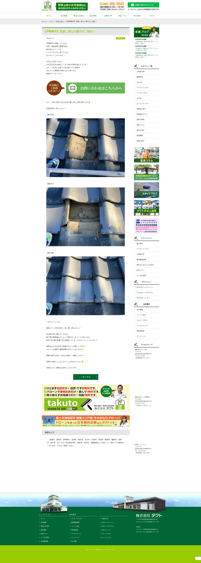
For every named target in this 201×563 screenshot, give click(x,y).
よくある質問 (141, 275)
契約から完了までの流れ (145, 265)
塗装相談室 (140, 331)
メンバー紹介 (141, 315)
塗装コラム (140, 125)
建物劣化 (140, 77)
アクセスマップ (142, 325)
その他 (139, 98)
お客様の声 (108, 16)
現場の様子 (59, 21)
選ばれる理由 (78, 16)
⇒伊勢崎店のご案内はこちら (143, 405)
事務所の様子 (141, 109)
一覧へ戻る (86, 377)
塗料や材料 (140, 119)
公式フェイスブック (145, 287)
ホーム (49, 16)
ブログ (151, 16)
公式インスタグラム (145, 292)
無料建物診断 (141, 259)
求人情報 (137, 16)
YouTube (139, 82)
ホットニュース (106, 537)
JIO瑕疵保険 (44, 541)
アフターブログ (142, 93)
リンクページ (141, 336)
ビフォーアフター (143, 103)
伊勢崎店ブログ (142, 114)
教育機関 (140, 135)
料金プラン (122, 16)
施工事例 (93, 16)
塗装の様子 (140, 130)
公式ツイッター (144, 298)
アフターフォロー (143, 87)
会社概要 (64, 16)
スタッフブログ (142, 320)
